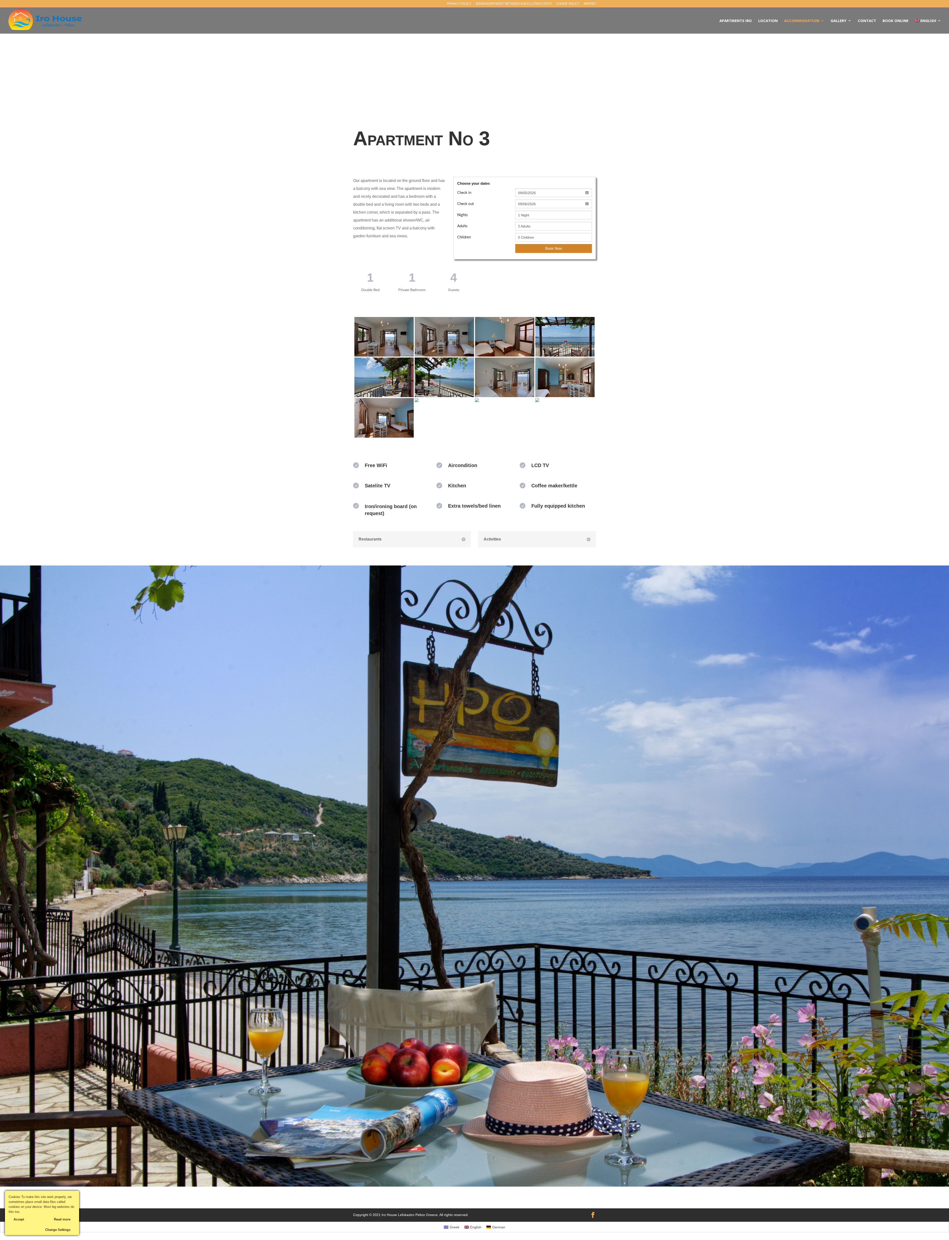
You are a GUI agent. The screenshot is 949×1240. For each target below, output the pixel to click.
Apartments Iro (735, 21)
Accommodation (801, 21)
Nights (462, 215)
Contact (867, 21)
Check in (464, 193)
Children (464, 237)
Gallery (838, 21)
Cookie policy (567, 3)
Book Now (553, 248)
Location (768, 21)
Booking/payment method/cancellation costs (514, 3)
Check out (465, 204)
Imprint (590, 3)
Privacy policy (459, 3)
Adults (462, 226)
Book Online (895, 21)
